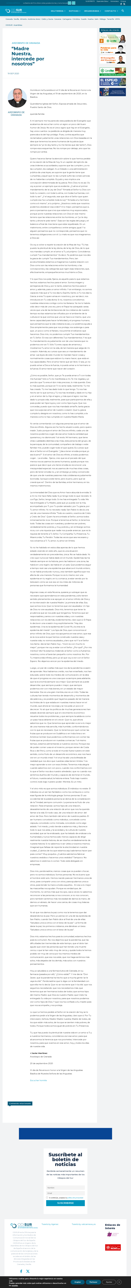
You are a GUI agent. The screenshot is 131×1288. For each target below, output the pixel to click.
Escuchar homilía (38, 1080)
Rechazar (93, 1282)
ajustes (15, 1285)
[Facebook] (121, 4)
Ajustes (109, 1282)
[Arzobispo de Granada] (17, 98)
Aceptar (77, 1282)
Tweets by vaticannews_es (84, 1224)
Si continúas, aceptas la (66, 1198)
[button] (123, 11)
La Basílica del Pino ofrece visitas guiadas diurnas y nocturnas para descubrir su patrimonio (54, 3)
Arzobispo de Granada (26, 43)
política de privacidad (75, 1198)
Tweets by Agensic (50, 1224)
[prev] (69, 3)
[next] (73, 3)
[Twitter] (124, 4)
